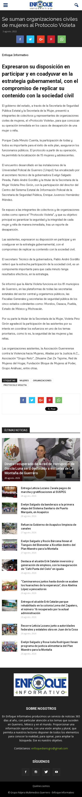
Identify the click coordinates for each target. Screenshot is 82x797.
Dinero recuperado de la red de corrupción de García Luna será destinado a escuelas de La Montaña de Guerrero (40, 468)
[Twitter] (46, 772)
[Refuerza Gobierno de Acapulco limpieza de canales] (9, 528)
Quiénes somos (41, 786)
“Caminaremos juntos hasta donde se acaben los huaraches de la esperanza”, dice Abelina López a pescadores (49, 585)
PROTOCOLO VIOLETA (15, 385)
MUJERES (24, 380)
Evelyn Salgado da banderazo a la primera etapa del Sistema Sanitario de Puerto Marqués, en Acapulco (47, 508)
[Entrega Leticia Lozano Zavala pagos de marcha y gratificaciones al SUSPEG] (9, 492)
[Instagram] (36, 772)
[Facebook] (25, 772)
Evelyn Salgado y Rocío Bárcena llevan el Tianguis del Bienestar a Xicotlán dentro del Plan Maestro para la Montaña (48, 545)
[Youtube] (56, 772)
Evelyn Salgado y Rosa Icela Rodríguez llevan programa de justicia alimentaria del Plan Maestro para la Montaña (49, 646)
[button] (76, 5)
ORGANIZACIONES (42, 380)
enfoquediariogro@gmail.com (49, 748)
